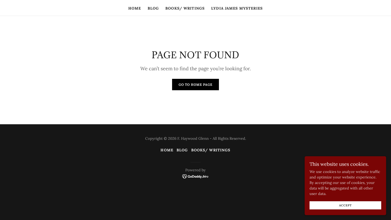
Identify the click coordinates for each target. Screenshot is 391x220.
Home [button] (166, 150)
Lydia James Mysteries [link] (237, 8)
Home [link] (134, 8)
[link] (195, 176)
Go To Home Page (195, 84)
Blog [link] (153, 8)
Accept (345, 205)
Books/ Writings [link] (185, 8)
